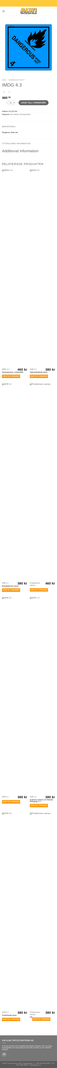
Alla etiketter (14, 114)
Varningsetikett (16, 80)
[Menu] (3, 11)
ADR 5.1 (5, 797)
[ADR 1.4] (42, 695)
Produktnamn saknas (35, 584)
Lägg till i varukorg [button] (11, 376)
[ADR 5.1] (14, 695)
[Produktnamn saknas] (42, 482)
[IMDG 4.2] (14, 268)
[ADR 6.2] (14, 911)
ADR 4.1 (5, 583)
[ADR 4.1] (14, 482)
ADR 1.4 (33, 797)
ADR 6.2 (5, 1012)
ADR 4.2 (33, 369)
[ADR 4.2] (42, 268)
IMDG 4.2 (5, 369)
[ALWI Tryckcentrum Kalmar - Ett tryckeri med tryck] (28, 11)
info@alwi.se (35, 1065)
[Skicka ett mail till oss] (4, 1054)
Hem (4, 80)
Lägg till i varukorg (33, 103)
